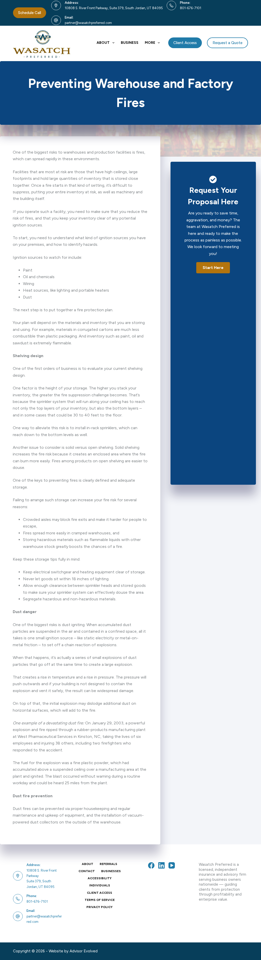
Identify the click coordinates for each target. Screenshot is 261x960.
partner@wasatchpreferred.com (88, 23)
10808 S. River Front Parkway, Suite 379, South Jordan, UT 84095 (114, 8)
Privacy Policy (99, 907)
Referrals (108, 864)
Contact (87, 871)
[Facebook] (151, 865)
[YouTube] (171, 865)
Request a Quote (227, 42)
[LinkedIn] (161, 865)
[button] (213, 267)
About (103, 42)
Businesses (111, 871)
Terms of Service (100, 900)
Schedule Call (29, 12)
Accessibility (100, 878)
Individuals (99, 885)
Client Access (185, 42)
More (150, 42)
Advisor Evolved (84, 951)
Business (129, 42)
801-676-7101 (190, 8)
